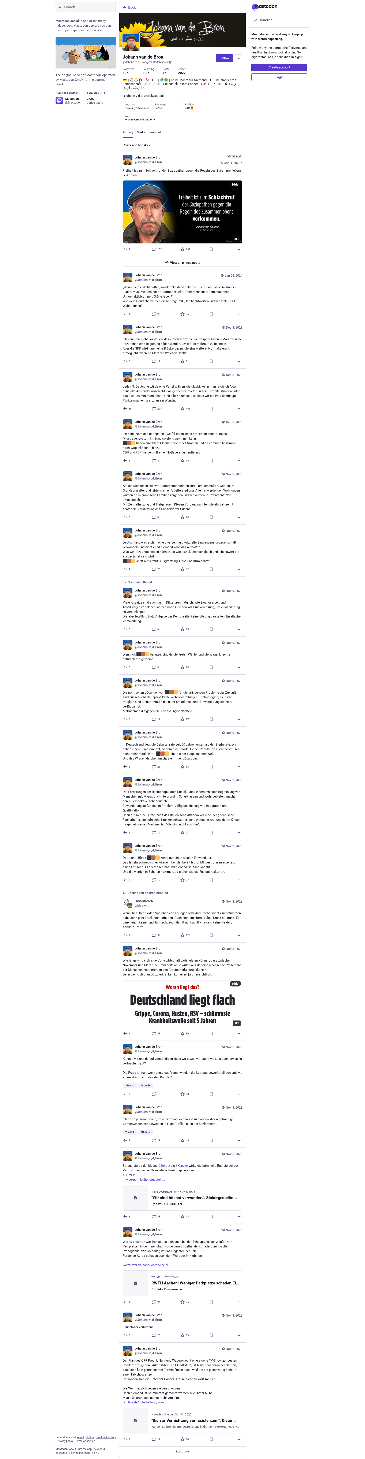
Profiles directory (106, 1437)
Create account (279, 67)
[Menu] (238, 58)
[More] (239, 249)
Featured (155, 132)
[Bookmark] (211, 249)
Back (132, 7)
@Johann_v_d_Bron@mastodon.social (146, 62)
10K (126, 73)
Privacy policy (65, 1441)
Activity (128, 132)
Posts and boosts (135, 145)
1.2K (146, 73)
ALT (236, 239)
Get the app (85, 1449)
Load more (182, 1451)
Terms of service (85, 1441)
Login (279, 77)
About (80, 1437)
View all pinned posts (185, 263)
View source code (79, 1452)
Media (141, 132)
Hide (235, 184)
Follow (224, 58)
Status (90, 1437)
